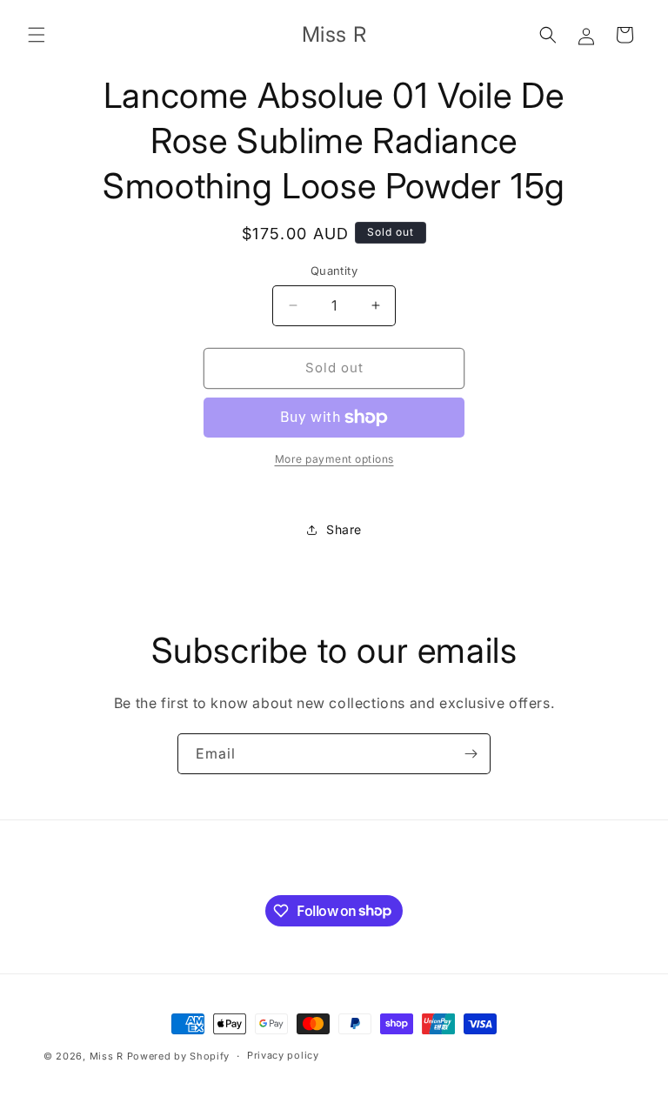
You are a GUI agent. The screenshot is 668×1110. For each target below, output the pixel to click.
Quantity (334, 271)
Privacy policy (283, 1055)
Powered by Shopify (178, 1056)
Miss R (107, 1056)
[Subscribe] (470, 753)
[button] (36, 35)
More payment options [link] (334, 458)
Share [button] (344, 529)
